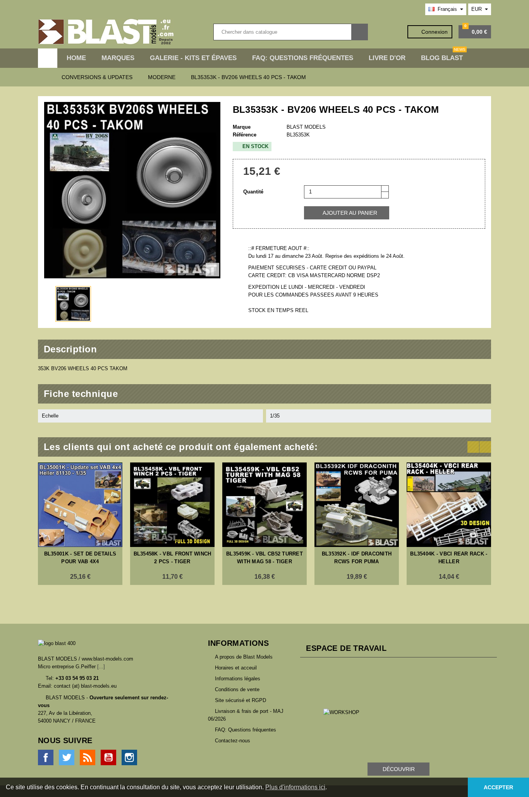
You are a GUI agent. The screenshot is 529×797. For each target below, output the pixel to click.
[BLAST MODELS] (106, 32)
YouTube (108, 757)
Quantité (253, 192)
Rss (87, 757)
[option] (80, 523)
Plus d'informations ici (295, 787)
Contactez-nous (232, 741)
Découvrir (399, 769)
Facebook (45, 757)
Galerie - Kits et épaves (193, 58)
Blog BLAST (443, 55)
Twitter (66, 757)
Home (76, 58)
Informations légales (237, 678)
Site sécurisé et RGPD (240, 700)
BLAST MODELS (306, 127)
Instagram (129, 757)
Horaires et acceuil (236, 668)
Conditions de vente (237, 689)
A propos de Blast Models (244, 657)
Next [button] (485, 447)
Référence (244, 135)
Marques (117, 58)
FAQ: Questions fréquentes (302, 58)
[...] (101, 666)
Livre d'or (387, 58)
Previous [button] (473, 447)
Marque (242, 127)
